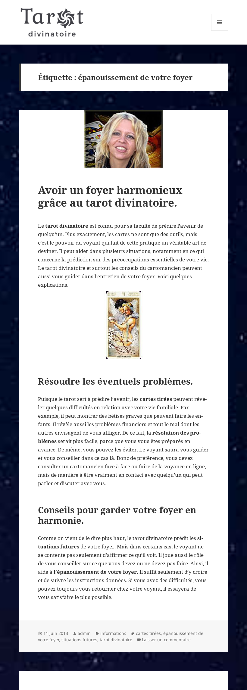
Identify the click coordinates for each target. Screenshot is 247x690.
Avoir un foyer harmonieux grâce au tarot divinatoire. (110, 196)
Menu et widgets (219, 30)
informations (113, 633)
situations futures (79, 639)
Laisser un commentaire (166, 639)
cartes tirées (148, 633)
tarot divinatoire (116, 639)
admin (84, 633)
